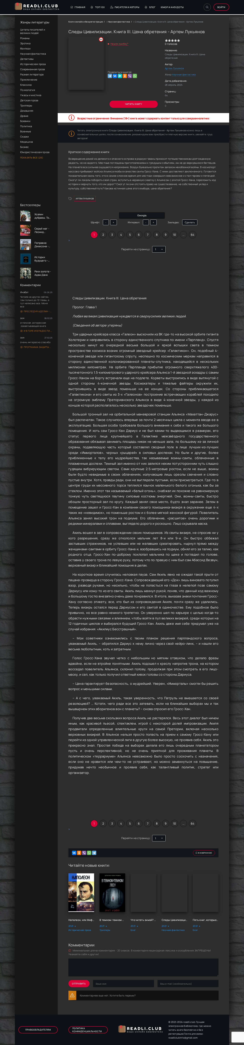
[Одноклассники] (125, 76)
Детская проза (29, 100)
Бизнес (24, 147)
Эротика (25, 43)
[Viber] (130, 76)
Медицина (26, 141)
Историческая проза (33, 64)
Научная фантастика (33, 53)
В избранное (205, 853)
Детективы (27, 59)
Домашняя (26, 110)
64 (192, 235)
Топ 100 (100, 7)
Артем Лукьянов (174, 68)
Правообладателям (38, 1029)
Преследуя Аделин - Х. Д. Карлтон (38, 311)
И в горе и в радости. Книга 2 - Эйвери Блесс (38, 330)
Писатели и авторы (127, 7)
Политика (26, 126)
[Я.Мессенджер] (120, 76)
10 (174, 235)
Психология (27, 90)
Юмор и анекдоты (172, 7)
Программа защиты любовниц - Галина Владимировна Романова (38, 347)
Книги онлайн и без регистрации (85, 21)
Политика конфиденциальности (87, 1030)
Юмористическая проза (35, 152)
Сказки (24, 136)
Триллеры (26, 105)
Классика (26, 84)
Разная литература (32, 74)
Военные (25, 131)
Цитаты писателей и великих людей (32, 31)
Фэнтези (25, 48)
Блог (152, 7)
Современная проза (32, 69)
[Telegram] (110, 76)
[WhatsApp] (135, 76)
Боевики (25, 121)
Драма (24, 116)
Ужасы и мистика (30, 95)
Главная (80, 7)
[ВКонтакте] (115, 76)
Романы (25, 38)
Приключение (28, 79)
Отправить (79, 983)
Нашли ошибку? (119, 43)
